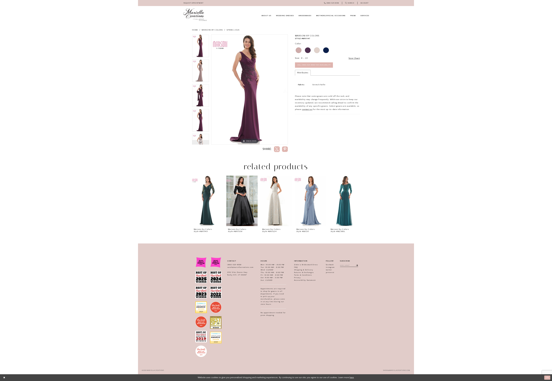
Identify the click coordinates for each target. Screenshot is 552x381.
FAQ (296, 267)
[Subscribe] (356, 265)
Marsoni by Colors (212, 30)
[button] (364, 3)
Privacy (297, 278)
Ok (547, 377)
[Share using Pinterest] (285, 149)
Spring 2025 (233, 30)
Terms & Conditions (303, 275)
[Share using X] (277, 149)
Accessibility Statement (305, 280)
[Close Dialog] (4, 377)
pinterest (330, 272)
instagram (330, 267)
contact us (307, 109)
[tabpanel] (200, 46)
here (352, 377)
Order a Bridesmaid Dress (306, 265)
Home (195, 30)
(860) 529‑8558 (234, 265)
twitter (329, 270)
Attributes (302, 72)
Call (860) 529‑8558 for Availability (314, 65)
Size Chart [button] (354, 58)
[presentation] (207, 201)
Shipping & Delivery (303, 270)
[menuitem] (193, 3)
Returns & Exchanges (304, 272)
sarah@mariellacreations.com (240, 267)
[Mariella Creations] (195, 14)
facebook (330, 265)
